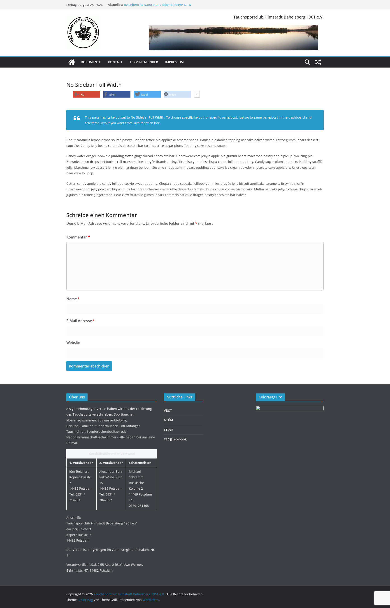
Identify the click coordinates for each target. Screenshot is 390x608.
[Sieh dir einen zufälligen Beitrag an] (318, 62)
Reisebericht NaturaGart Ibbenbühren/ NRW (157, 4)
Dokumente (91, 62)
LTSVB (168, 430)
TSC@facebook (175, 439)
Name (73, 298)
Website (73, 342)
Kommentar (78, 237)
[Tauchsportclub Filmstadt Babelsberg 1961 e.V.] (71, 62)
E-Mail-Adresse (80, 320)
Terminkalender (144, 62)
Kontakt (115, 62)
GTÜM (168, 420)
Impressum (174, 62)
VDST (168, 410)
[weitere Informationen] (197, 94)
